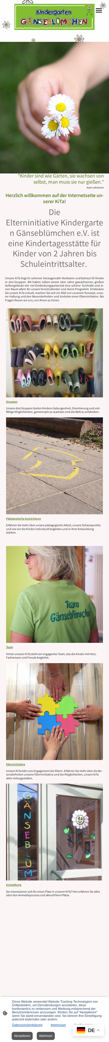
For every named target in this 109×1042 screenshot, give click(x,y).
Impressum (58, 1025)
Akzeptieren (22, 1036)
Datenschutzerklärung (27, 1025)
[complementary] (88, 1031)
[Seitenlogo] (54, 17)
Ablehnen (45, 1036)
